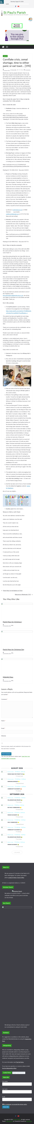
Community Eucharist (14, 789)
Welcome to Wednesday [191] (23, 594)
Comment (4, 699)
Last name (4, 1089)
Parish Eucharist (12, 815)
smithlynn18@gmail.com (12, 214)
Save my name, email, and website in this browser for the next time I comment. (16, 747)
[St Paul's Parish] (3, 47)
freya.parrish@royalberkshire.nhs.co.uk (13, 295)
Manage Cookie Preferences (19, 1072)
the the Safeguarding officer (9, 1068)
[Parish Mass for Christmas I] (17, 603)
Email (3, 728)
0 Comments (27, 69)
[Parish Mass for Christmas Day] (17, 631)
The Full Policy (20, 1062)
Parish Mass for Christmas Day (13, 649)
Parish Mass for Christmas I (12, 622)
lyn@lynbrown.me (17, 210)
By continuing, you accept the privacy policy (15, 1104)
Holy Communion (13, 822)
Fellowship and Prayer (14, 800)
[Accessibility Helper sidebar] (2, 2)
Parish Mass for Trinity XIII (15, 774)
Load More (17, 852)
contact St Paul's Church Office (16, 877)
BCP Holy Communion (14, 807)
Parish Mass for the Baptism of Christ (12, 590)
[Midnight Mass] (17, 659)
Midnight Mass (8, 677)
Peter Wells (14, 69)
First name (5, 1081)
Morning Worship (13, 781)
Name (3, 720)
